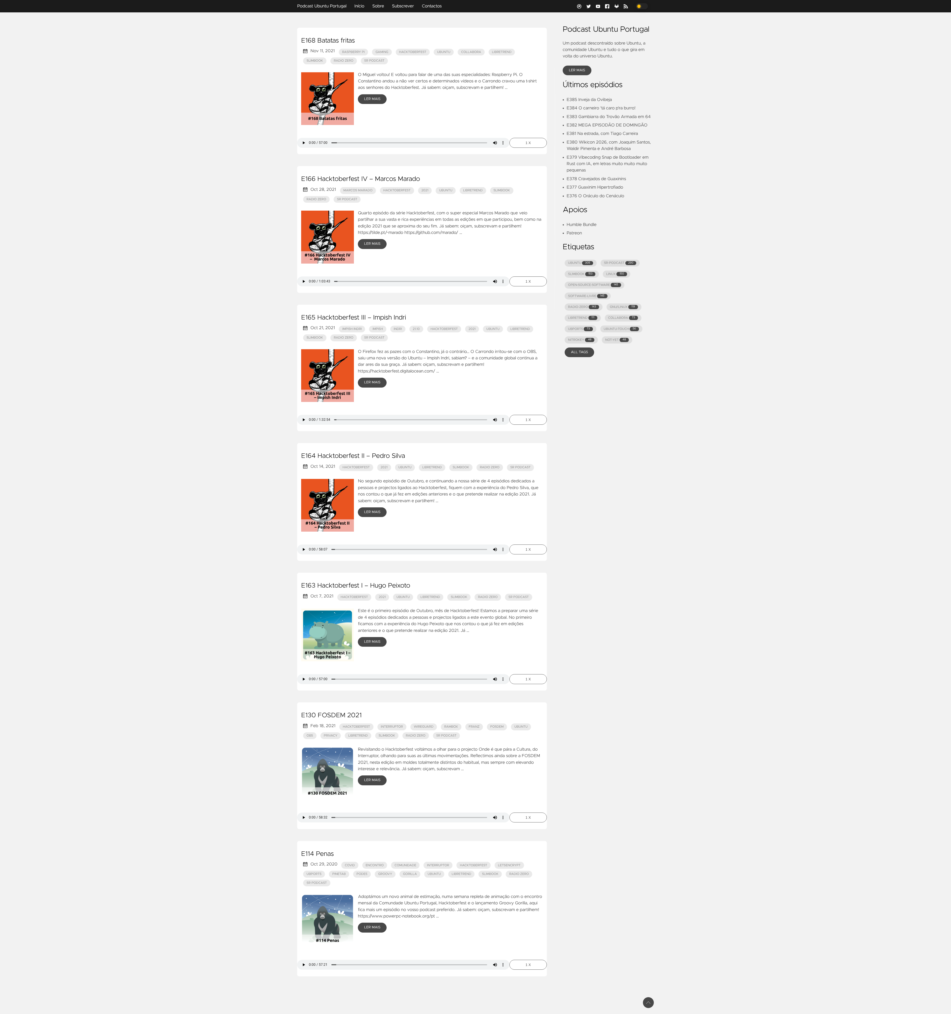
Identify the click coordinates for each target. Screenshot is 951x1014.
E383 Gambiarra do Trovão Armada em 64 (609, 117)
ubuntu (443, 52)
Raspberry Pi (353, 52)
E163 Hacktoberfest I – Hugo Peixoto (355, 586)
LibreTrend (502, 52)
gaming (381, 52)
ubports (314, 874)
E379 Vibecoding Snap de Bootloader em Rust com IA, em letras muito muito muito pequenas (608, 164)
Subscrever (403, 6)
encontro (375, 865)
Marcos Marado (357, 190)
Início (359, 6)
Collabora (471, 52)
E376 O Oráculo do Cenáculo (595, 196)
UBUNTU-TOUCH (620, 329)
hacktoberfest (397, 190)
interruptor (392, 726)
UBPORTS (579, 329)
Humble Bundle (582, 225)
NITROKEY (579, 340)
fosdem (497, 726)
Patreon (574, 233)
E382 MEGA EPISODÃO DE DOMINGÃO (607, 125)
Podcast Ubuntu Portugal (321, 6)
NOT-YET (615, 340)
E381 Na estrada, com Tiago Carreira (602, 133)
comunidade (405, 865)
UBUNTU (579, 263)
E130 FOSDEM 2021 (331, 715)
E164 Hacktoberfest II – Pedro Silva (353, 456)
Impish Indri (352, 329)
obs (310, 735)
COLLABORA (621, 318)
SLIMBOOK (580, 274)
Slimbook (315, 60)
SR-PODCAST (619, 263)
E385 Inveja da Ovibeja (589, 100)
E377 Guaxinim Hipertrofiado (595, 187)
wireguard (423, 726)
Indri (398, 329)
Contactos (432, 6)
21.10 (416, 329)
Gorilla (410, 874)
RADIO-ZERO (582, 307)
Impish (377, 329)
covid (350, 865)
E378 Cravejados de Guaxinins (596, 179)
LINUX (615, 274)
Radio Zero (343, 60)
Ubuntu (434, 874)
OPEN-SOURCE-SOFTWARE (593, 285)
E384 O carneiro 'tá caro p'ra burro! (601, 108)
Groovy (385, 874)
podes (362, 874)
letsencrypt (509, 865)
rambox (451, 726)
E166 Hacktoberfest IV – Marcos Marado (360, 179)
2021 (424, 190)
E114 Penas (317, 854)
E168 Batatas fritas (328, 41)
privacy (331, 735)
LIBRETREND (581, 318)
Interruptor (438, 865)
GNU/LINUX (622, 307)
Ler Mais (372, 99)
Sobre (378, 6)
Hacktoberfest (412, 52)
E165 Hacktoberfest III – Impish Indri (353, 318)
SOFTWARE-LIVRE (586, 296)
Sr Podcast (374, 60)
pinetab (339, 874)
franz (474, 726)
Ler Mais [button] (577, 70)
